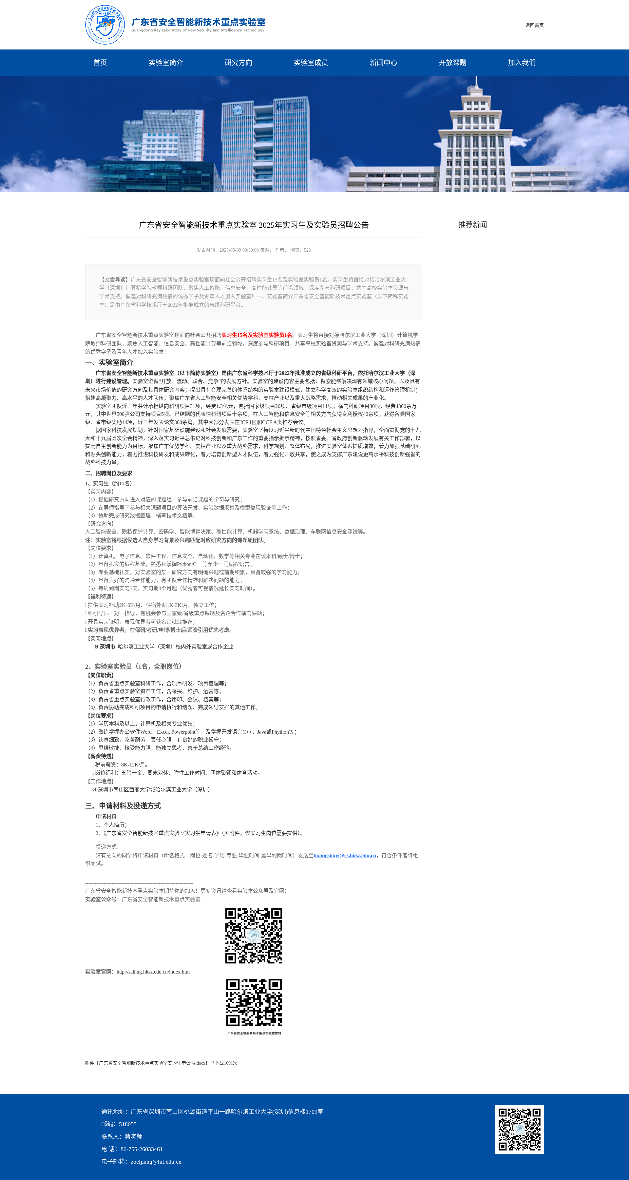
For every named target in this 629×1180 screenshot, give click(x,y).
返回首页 (534, 25)
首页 (100, 63)
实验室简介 (166, 63)
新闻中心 (383, 63)
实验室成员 (311, 63)
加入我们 (522, 63)
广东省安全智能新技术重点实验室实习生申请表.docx (152, 1063)
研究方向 (238, 63)
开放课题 (453, 63)
